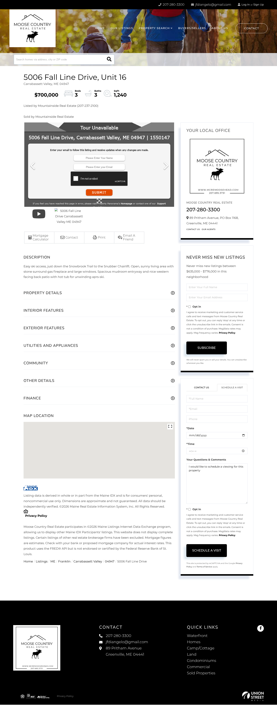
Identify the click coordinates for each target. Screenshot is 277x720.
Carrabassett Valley (87, 561)
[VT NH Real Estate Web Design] (253, 696)
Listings (41, 561)
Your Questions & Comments (206, 459)
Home (28, 561)
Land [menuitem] (191, 654)
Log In (245, 4)
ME (53, 561)
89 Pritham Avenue (125, 651)
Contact (251, 28)
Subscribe (206, 348)
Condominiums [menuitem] (201, 660)
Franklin (64, 561)
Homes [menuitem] (193, 642)
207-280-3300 (173, 5)
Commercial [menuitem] (198, 667)
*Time (190, 444)
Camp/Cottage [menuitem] (200, 648)
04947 (109, 561)
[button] (109, 60)
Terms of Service (204, 566)
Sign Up (258, 4)
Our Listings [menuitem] (122, 28)
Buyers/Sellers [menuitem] (192, 28)
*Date (190, 428)
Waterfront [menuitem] (197, 636)
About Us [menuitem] (220, 28)
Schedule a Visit (232, 387)
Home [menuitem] (100, 28)
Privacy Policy (36, 516)
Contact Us (193, 229)
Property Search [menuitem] (154, 28)
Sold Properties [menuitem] (201, 673)
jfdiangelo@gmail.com (213, 5)
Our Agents (209, 229)
